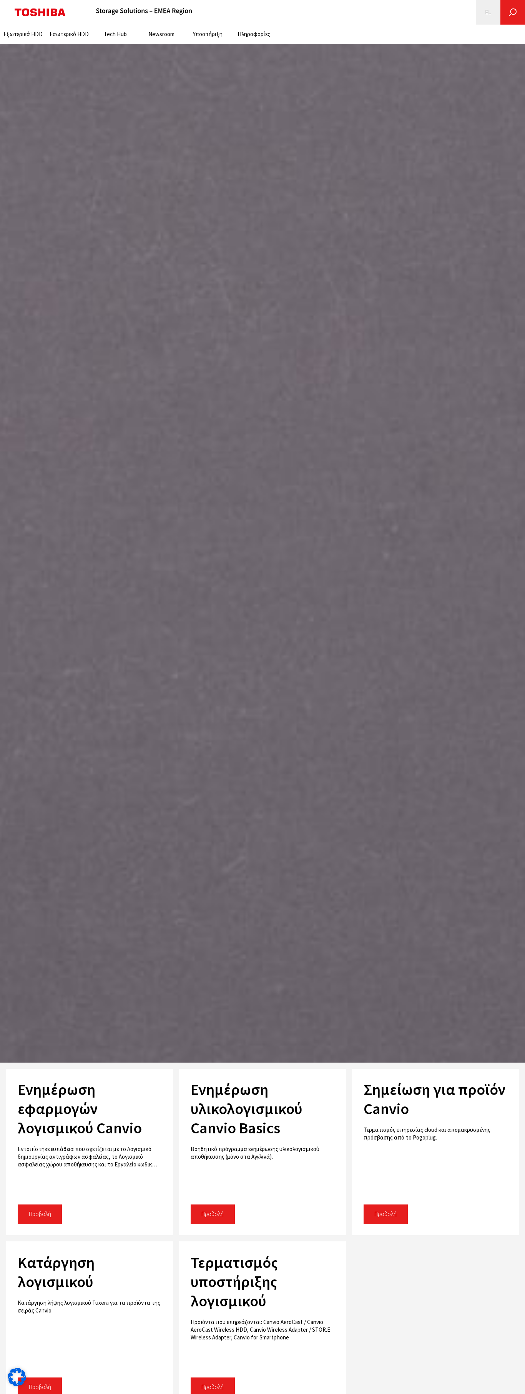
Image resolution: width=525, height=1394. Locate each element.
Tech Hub (115, 34)
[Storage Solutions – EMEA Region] (144, 12)
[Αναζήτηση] (512, 12)
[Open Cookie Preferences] (17, 1384)
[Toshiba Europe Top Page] (40, 12)
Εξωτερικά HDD (23, 34)
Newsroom (161, 34)
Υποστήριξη (208, 34)
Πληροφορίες (254, 34)
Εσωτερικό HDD (69, 34)
